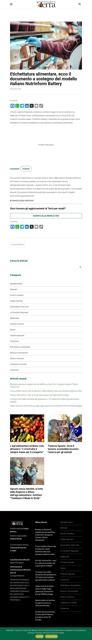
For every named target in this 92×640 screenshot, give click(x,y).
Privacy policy (51, 636)
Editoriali (13, 289)
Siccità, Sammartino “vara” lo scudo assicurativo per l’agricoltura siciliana (39, 395)
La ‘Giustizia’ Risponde (19, 312)
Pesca (12, 330)
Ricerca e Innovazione (19, 353)
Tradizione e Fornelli (18, 364)
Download (26, 169)
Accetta (40, 636)
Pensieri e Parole (17, 324)
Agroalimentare (16, 284)
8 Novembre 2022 (15, 89)
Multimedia (14, 318)
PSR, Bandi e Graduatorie (20, 347)
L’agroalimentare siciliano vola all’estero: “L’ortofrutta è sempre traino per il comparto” (27, 449)
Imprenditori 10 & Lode (19, 307)
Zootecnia (14, 370)
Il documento (14, 169)
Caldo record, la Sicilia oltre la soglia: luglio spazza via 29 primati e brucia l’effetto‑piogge (46, 406)
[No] (89, 633)
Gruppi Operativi (16, 301)
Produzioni (14, 341)
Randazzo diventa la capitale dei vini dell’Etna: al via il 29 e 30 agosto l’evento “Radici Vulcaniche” (45, 535)
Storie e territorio (17, 358)
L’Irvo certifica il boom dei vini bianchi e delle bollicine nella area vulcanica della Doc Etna (46, 391)
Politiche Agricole (17, 335)
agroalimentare (18, 244)
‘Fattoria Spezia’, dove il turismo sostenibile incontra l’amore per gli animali (63, 449)
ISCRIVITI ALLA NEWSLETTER (46, 216)
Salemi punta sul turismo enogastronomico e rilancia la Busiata (45, 603)
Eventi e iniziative (17, 295)
